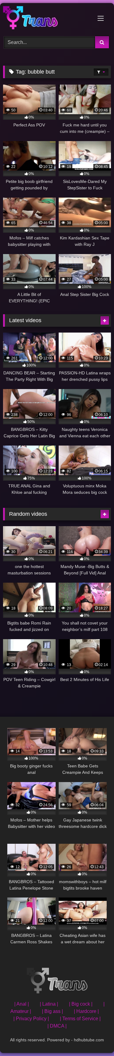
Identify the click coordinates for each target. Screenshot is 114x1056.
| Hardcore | (86, 1011)
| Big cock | (80, 1004)
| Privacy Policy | (31, 1018)
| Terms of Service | (80, 1018)
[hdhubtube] (47, 18)
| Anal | (21, 1004)
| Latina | (49, 1004)
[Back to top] (95, 1038)
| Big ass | (52, 1011)
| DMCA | (57, 1026)
